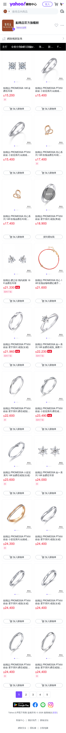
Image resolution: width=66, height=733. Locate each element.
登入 (47, 4)
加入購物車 (18, 108)
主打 (4, 47)
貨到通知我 (48, 236)
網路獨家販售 (14, 38)
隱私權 (33, 727)
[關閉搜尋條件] (9, 11)
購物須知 (44, 720)
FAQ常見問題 (60, 47)
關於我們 (32, 720)
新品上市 (51, 47)
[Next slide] (30, 66)
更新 (55, 712)
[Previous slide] (4, 66)
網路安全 (22, 727)
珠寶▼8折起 (42, 47)
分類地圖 (44, 727)
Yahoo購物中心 (23, 4)
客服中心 (20, 720)
